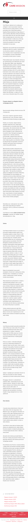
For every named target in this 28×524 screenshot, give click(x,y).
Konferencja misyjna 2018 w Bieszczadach (14, 503)
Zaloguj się (19, 521)
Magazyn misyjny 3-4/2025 (10, 497)
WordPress (14, 521)
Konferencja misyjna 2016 (10, 506)
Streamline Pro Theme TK (16, 519)
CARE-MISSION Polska (14, 4)
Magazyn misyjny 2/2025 (10, 499)
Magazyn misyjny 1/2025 (10, 501)
